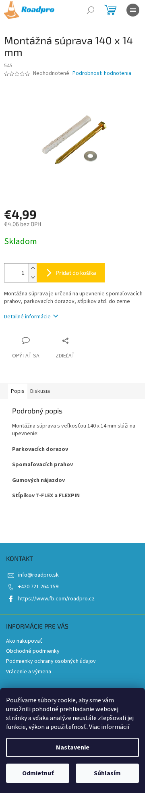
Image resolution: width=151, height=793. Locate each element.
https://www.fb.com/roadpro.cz (56, 599)
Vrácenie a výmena (28, 672)
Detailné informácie (27, 317)
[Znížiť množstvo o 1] (33, 277)
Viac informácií (109, 726)
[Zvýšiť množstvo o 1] (33, 268)
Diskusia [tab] (40, 391)
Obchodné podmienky (33, 651)
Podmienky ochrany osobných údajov (51, 661)
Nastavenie (72, 747)
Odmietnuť (38, 773)
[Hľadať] (91, 10)
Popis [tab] (18, 391)
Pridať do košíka (76, 272)
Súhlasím (107, 773)
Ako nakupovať (24, 641)
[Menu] (133, 10)
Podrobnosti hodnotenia (101, 73)
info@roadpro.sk (38, 575)
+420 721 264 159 (38, 587)
